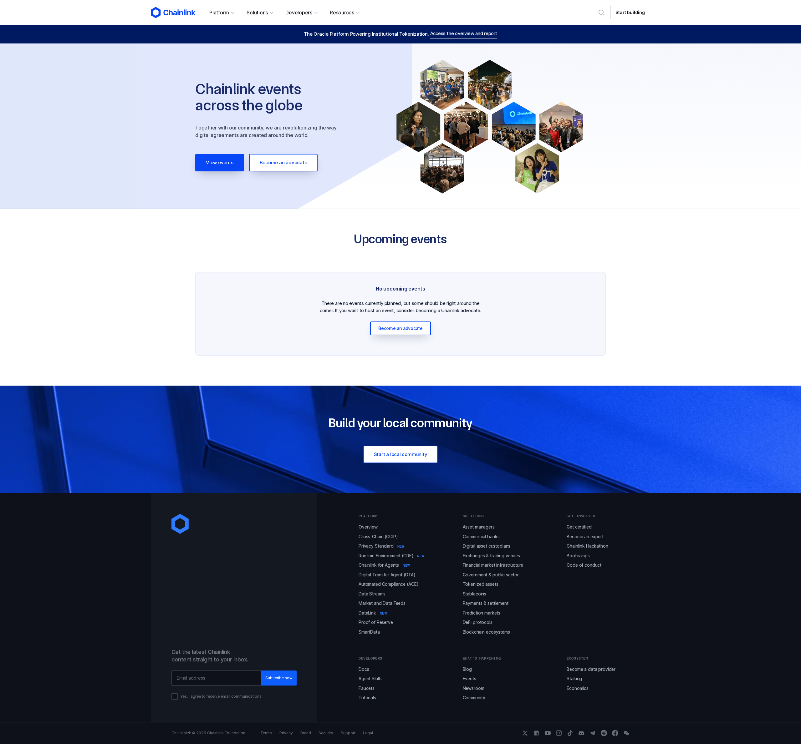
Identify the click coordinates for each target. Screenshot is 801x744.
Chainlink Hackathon (587, 546)
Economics (578, 688)
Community (474, 697)
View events (219, 162)
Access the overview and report (463, 33)
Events (469, 678)
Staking (574, 678)
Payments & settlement (485, 603)
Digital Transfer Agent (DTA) (387, 574)
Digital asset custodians (487, 546)
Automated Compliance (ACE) (388, 584)
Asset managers (479, 526)
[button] (222, 12)
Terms (266, 733)
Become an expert (585, 536)
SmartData (369, 632)
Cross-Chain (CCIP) (378, 536)
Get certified (579, 526)
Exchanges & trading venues (491, 555)
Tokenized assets (480, 584)
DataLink (373, 612)
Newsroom (473, 688)
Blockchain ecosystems (486, 632)
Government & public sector (491, 574)
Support (348, 733)
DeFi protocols (477, 622)
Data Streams (372, 593)
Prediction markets (481, 612)
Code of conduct (584, 565)
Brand (305, 733)
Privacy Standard (381, 546)
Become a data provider (591, 669)
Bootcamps (578, 555)
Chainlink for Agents (384, 565)
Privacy (286, 733)
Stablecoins (474, 593)
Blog (467, 669)
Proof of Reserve (376, 622)
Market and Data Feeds (382, 603)
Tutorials (367, 697)
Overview (368, 526)
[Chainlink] (173, 12)
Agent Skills (370, 678)
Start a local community (400, 454)
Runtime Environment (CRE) (391, 555)
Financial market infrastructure (493, 565)
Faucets (367, 688)
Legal (368, 733)
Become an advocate (283, 162)
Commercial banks (481, 536)
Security (326, 733)
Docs (364, 669)
